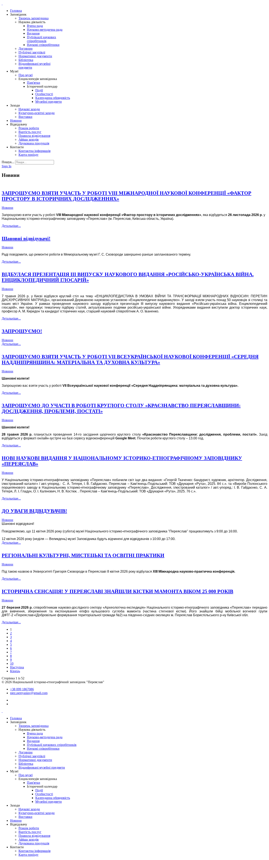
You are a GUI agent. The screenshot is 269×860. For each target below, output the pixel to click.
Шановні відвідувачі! (26, 238)
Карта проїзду (28, 154)
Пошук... (8, 162)
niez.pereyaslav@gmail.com (28, 693)
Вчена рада (35, 26)
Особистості (44, 94)
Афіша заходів (28, 139)
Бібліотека (25, 60)
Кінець (15, 671)
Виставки (25, 117)
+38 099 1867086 (22, 689)
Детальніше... (11, 226)
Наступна (17, 667)
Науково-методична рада (44, 29)
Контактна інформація (34, 151)
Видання (33, 33)
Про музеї (25, 75)
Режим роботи (28, 128)
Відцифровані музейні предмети (41, 767)
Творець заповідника (33, 18)
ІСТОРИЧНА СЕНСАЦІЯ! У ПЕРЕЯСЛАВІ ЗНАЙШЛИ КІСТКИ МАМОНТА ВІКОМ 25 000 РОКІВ (117, 591)
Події (39, 90)
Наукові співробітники (43, 45)
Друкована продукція (33, 143)
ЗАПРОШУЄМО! (22, 331)
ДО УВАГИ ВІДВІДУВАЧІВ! (34, 511)
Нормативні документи (35, 56)
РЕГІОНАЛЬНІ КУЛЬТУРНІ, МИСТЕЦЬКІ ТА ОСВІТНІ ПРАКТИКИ (83, 555)
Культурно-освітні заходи (36, 113)
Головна (16, 10)
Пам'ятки (33, 82)
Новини (16, 120)
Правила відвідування (34, 135)
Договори (25, 48)
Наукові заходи (29, 109)
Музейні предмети (48, 101)
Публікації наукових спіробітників (41, 39)
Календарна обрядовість (52, 98)
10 (11, 663)
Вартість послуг (29, 132)
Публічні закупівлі (31, 52)
